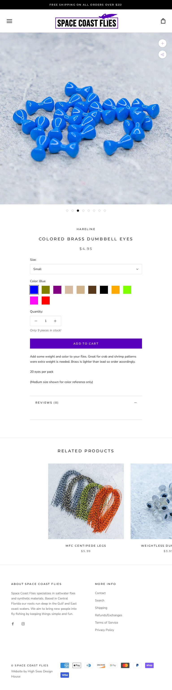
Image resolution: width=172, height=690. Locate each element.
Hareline (86, 229)
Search (99, 600)
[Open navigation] (9, 21)
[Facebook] (12, 623)
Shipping (101, 608)
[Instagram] (23, 623)
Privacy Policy (104, 630)
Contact (100, 593)
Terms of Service (106, 622)
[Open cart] (163, 21)
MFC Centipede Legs (86, 545)
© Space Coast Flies (30, 665)
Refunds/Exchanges (108, 615)
